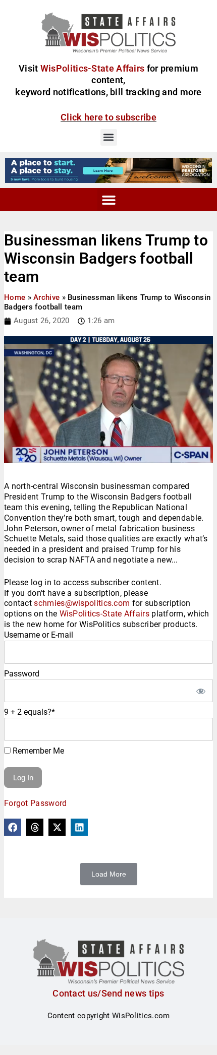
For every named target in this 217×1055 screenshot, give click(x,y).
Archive (46, 297)
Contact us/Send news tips (108, 993)
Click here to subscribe (108, 117)
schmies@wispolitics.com (82, 603)
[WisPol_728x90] (108, 169)
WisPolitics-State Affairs (105, 613)
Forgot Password (35, 803)
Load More (108, 874)
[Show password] (200, 690)
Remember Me (37, 751)
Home (14, 297)
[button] (108, 137)
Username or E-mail (38, 635)
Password (21, 673)
